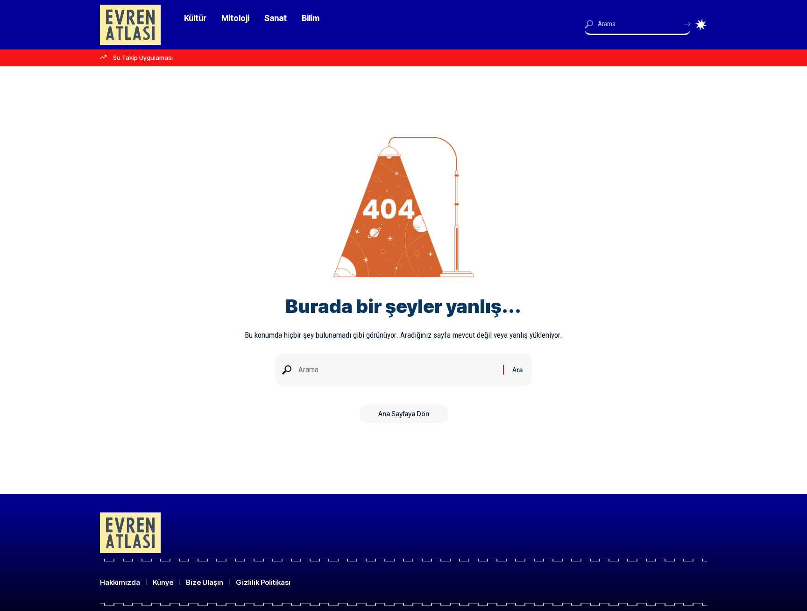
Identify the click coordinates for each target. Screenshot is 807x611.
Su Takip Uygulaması (143, 57)
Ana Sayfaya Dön (403, 414)
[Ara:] (397, 370)
